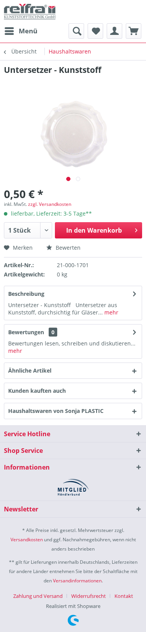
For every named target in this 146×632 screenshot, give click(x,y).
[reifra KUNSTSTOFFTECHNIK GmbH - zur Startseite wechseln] (30, 11)
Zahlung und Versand (38, 595)
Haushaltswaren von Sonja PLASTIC (56, 410)
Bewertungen (26, 332)
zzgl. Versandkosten (49, 204)
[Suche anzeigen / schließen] (76, 31)
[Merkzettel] (95, 31)
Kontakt (123, 595)
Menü (28, 30)
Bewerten (67, 247)
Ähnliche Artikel (29, 370)
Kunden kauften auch (37, 390)
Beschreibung (26, 293)
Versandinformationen (77, 580)
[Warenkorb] (133, 31)
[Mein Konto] (114, 31)
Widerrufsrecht (88, 595)
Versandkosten (27, 539)
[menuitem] (20, 31)
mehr (110, 312)
